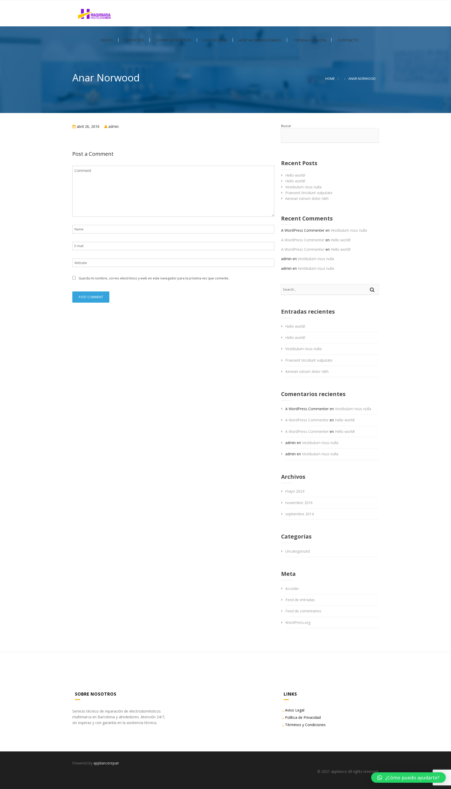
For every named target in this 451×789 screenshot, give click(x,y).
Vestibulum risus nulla (303, 186)
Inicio (106, 40)
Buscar (286, 126)
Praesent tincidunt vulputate (309, 192)
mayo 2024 (294, 491)
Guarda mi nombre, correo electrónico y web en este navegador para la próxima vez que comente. (154, 278)
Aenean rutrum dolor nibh (307, 198)
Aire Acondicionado (259, 40)
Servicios (133, 40)
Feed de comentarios (303, 610)
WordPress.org (297, 622)
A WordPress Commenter (302, 239)
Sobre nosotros (173, 40)
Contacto (347, 40)
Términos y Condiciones (305, 724)
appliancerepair (106, 763)
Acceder (292, 588)
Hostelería (214, 40)
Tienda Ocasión (309, 40)
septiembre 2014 (299, 513)
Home (330, 78)
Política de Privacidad (303, 717)
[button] (408, 777)
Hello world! (295, 175)
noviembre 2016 (299, 502)
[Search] (373, 290)
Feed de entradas (300, 599)
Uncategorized (297, 551)
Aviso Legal (294, 710)
